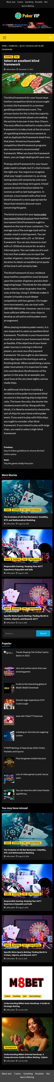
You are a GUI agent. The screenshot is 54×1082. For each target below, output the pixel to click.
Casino (20, 2)
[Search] (50, 37)
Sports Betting (28, 6)
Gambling (29, 2)
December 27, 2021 (26, 69)
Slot (45, 2)
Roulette (38, 2)
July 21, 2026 (22, 623)
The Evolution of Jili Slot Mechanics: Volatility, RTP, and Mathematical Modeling (26, 518)
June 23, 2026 (23, 1061)
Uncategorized (10, 1047)
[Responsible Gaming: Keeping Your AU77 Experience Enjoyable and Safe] (27, 546)
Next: (18, 461)
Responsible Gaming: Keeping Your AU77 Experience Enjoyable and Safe (23, 568)
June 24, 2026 (23, 1010)
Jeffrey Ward (11, 69)
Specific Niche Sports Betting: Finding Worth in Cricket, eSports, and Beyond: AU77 (26, 617)
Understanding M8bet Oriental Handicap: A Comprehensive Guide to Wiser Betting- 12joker (26, 1056)
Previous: (24, 451)
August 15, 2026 (23, 524)
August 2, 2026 (23, 573)
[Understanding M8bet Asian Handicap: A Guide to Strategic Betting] (27, 983)
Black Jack (11, 2)
